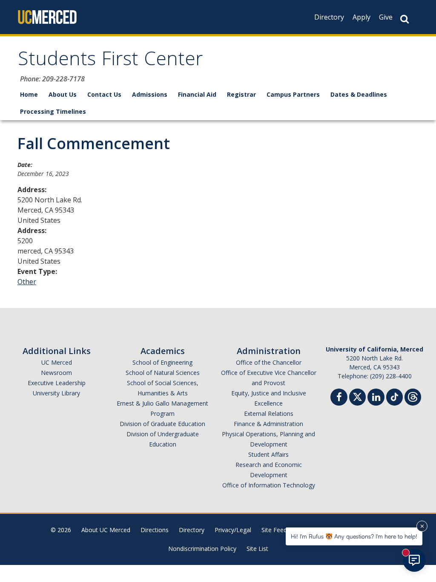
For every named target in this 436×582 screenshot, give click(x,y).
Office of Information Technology (268, 485)
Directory (329, 17)
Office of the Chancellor (268, 362)
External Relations (268, 413)
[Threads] (413, 396)
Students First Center (110, 61)
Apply (361, 17)
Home (29, 94)
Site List (257, 549)
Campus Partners (293, 94)
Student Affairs (268, 454)
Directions (155, 530)
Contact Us (104, 94)
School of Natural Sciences (163, 373)
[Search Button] (404, 19)
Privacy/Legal (233, 530)
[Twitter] (357, 396)
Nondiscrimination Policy (202, 549)
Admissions (149, 94)
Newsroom (56, 373)
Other (26, 281)
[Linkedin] (376, 398)
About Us (63, 94)
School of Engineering (162, 362)
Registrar (241, 94)
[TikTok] (394, 396)
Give (386, 17)
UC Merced (56, 362)
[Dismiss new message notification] (421, 526)
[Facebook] (339, 398)
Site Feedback (280, 530)
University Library (56, 393)
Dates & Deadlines (358, 94)
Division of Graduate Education (162, 424)
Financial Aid (197, 94)
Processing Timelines (53, 111)
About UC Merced (105, 530)
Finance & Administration (268, 424)
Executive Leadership (57, 383)
